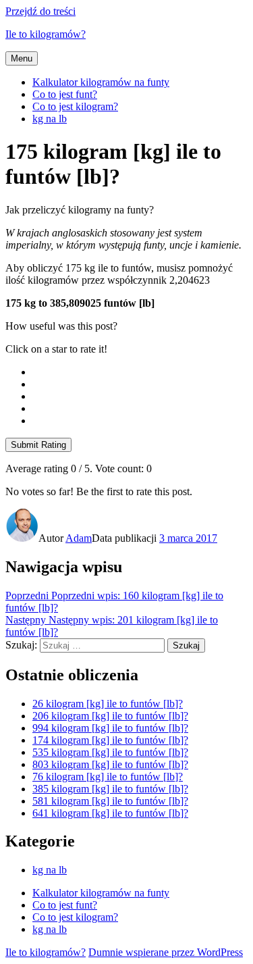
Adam (78, 538)
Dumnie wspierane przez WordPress (165, 952)
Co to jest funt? (64, 94)
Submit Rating (38, 445)
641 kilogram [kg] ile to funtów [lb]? (110, 813)
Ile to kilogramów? (45, 34)
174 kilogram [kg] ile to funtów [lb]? (110, 740)
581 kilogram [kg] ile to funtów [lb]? (110, 801)
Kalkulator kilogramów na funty (100, 82)
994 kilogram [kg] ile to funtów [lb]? (110, 728)
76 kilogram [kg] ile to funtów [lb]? (107, 776)
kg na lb (49, 118)
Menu (21, 58)
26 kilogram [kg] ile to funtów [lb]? (107, 703)
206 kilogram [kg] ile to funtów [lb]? (110, 715)
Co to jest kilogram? (75, 106)
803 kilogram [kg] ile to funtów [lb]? (110, 764)
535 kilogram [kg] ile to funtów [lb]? (110, 752)
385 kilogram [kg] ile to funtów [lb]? (110, 788)
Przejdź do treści (40, 11)
